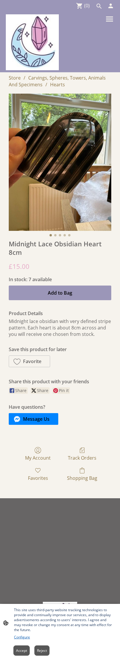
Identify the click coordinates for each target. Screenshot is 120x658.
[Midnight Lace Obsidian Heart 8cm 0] (60, 162)
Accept (21, 650)
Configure (22, 637)
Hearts (57, 84)
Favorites (38, 478)
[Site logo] (32, 42)
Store (15, 78)
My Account (38, 458)
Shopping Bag (82, 478)
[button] (99, 6)
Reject (42, 650)
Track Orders (82, 458)
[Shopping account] (110, 5)
